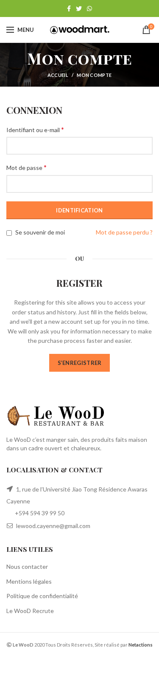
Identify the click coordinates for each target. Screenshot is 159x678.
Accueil (57, 75)
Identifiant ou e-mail (35, 129)
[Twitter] (78, 8)
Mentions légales (29, 581)
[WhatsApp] (89, 8)
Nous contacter (27, 566)
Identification (79, 210)
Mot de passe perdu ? (124, 232)
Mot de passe (26, 167)
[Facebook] (68, 8)
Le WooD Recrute (30, 610)
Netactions (140, 644)
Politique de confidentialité (42, 595)
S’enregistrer (80, 362)
